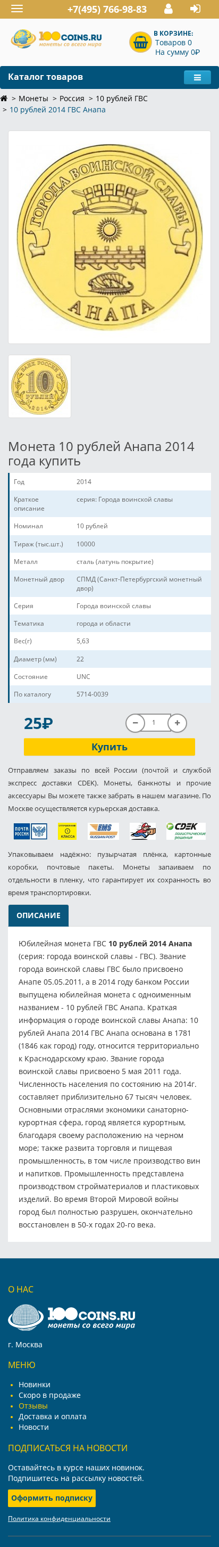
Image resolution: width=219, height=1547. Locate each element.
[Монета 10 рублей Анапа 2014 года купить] (109, 237)
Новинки (34, 1384)
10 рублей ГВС (122, 98)
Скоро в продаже (50, 1395)
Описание (38, 915)
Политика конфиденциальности (59, 1518)
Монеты (33, 98)
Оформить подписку (51, 1498)
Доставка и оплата (53, 1416)
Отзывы (33, 1406)
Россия (72, 98)
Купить (109, 746)
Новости (34, 1427)
